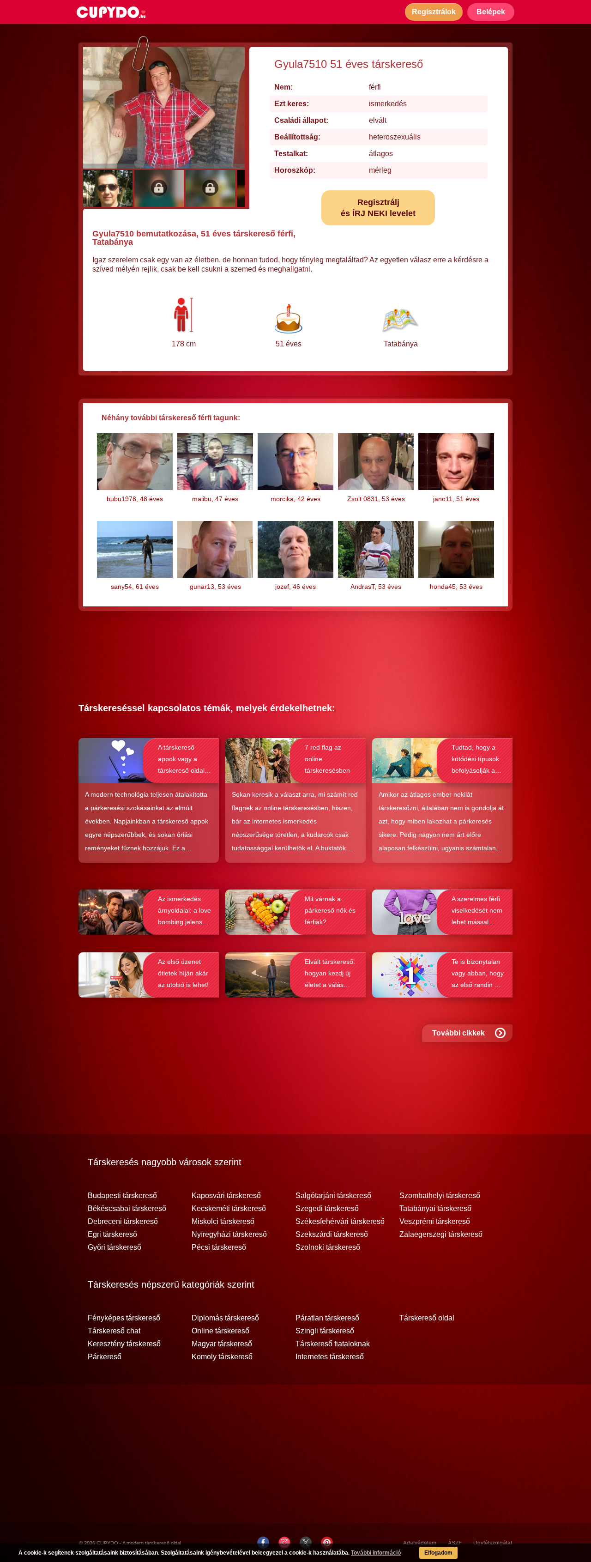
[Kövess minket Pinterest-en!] (327, 1543)
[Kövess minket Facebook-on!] (263, 1543)
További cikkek (458, 1033)
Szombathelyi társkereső (439, 1195)
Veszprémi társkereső (434, 1221)
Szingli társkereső (325, 1331)
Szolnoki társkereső (328, 1247)
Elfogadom (438, 1553)
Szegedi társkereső (327, 1208)
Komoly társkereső (222, 1357)
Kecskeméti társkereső (229, 1208)
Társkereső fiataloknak (333, 1344)
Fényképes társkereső (124, 1318)
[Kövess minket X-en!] (306, 1543)
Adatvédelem (419, 1543)
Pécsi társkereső (219, 1247)
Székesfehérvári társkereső (340, 1221)
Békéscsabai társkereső (127, 1208)
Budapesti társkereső (122, 1195)
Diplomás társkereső (225, 1318)
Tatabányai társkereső (435, 1208)
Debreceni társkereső (123, 1221)
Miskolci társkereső (223, 1221)
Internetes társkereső (330, 1357)
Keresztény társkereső (124, 1344)
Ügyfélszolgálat (492, 1543)
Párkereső (104, 1357)
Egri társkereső (112, 1234)
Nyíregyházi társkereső (229, 1234)
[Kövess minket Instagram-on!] (284, 1543)
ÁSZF (455, 1543)
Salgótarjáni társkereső (333, 1195)
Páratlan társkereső (327, 1318)
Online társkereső (220, 1331)
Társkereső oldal (426, 1318)
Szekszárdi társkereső (332, 1234)
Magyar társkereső (222, 1344)
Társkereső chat (114, 1331)
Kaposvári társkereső (226, 1195)
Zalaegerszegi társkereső (440, 1234)
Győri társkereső (114, 1247)
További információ (376, 1553)
